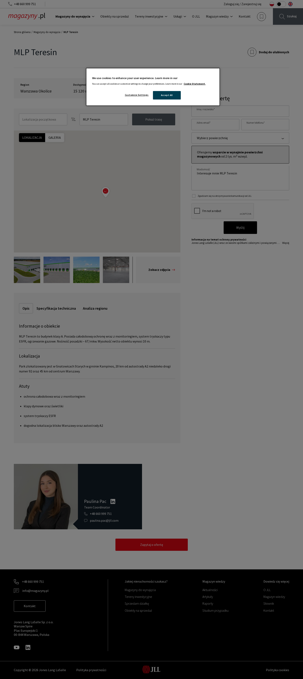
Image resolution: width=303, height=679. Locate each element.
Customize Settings (137, 95)
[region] (153, 87)
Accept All (167, 95)
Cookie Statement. (195, 83)
